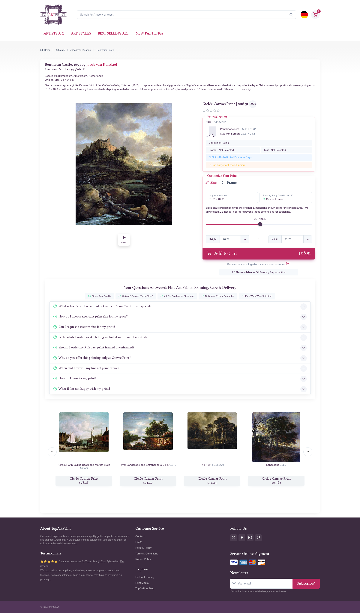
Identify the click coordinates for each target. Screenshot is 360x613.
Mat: (275, 150)
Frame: (221, 150)
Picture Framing (144, 577)
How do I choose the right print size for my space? (93, 316)
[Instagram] (250, 537)
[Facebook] (241, 537)
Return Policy (143, 559)
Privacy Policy (143, 547)
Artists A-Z (54, 33)
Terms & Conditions (146, 553)
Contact (140, 536)
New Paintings (149, 33)
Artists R (60, 50)
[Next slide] (307, 451)
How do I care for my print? (77, 378)
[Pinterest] (258, 537)
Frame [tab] (232, 183)
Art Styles (81, 33)
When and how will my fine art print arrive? (88, 368)
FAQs (138, 542)
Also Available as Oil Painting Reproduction (261, 272)
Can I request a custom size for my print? (86, 327)
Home (47, 50)
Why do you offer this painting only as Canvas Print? (94, 358)
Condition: (219, 142)
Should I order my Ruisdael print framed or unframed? (96, 347)
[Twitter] (233, 537)
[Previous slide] (52, 451)
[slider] (260, 224)
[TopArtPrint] (53, 14)
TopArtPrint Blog (144, 588)
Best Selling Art (113, 33)
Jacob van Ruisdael (80, 50)
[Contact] (288, 264)
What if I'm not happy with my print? (84, 388)
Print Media (142, 582)
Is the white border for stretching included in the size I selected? (102, 337)
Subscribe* (306, 584)
